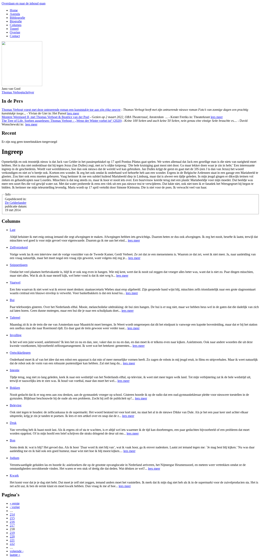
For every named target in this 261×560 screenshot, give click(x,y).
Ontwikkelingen (20, 352)
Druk (13, 423)
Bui (12, 300)
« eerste (15, 503)
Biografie (16, 21)
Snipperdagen (19, 265)
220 (12, 536)
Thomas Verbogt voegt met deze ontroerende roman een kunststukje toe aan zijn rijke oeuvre (61, 109)
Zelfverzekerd (19, 247)
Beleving (15, 405)
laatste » (15, 555)
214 (12, 514)
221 (12, 540)
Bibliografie (17, 17)
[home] (22, 85)
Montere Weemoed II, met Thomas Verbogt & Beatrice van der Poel (45, 117)
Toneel (14, 28)
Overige (15, 32)
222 (12, 544)
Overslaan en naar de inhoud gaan (23, 3)
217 (12, 525)
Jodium (14, 458)
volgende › (16, 551)
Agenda (15, 14)
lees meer (73, 113)
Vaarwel (15, 282)
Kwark (14, 475)
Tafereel (15, 317)
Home (14, 10)
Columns (15, 25)
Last (12, 230)
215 (12, 518)
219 (12, 532)
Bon (12, 440)
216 (12, 521)
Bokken (15, 387)
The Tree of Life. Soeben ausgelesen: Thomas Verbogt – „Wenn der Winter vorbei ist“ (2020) (62, 120)
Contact (15, 36)
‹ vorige (15, 507)
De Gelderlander (15, 202)
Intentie (14, 370)
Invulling (15, 335)
